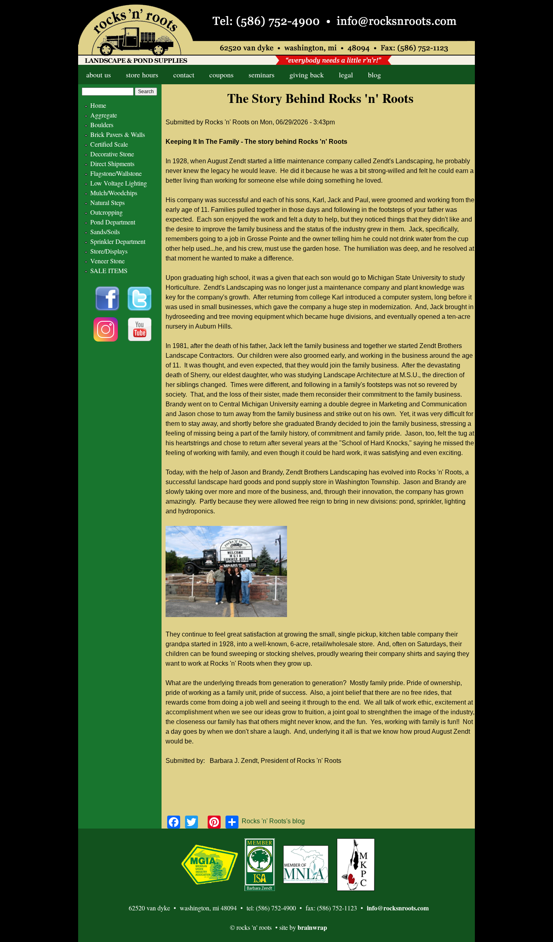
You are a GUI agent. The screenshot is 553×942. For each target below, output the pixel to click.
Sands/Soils (105, 231)
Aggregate (103, 115)
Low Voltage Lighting (118, 183)
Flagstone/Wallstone (116, 173)
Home (98, 105)
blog (374, 74)
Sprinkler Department (117, 241)
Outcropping (106, 212)
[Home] (276, 32)
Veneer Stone (107, 260)
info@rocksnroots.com (398, 907)
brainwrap (312, 927)
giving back (306, 74)
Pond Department (112, 222)
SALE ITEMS (109, 270)
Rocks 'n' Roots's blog (273, 821)
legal (346, 74)
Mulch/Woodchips (113, 192)
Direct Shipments (112, 163)
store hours (142, 74)
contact (183, 74)
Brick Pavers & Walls (117, 134)
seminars (261, 74)
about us (98, 74)
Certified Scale (109, 144)
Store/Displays (109, 251)
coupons (221, 74)
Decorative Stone (112, 154)
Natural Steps (107, 202)
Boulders (101, 124)
